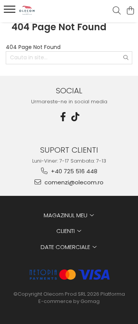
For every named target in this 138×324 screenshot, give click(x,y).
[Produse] (10, 11)
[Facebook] (62, 117)
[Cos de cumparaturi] (130, 11)
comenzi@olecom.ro (73, 182)
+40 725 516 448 (73, 171)
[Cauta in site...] (117, 11)
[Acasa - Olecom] (47, 11)
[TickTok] (75, 117)
